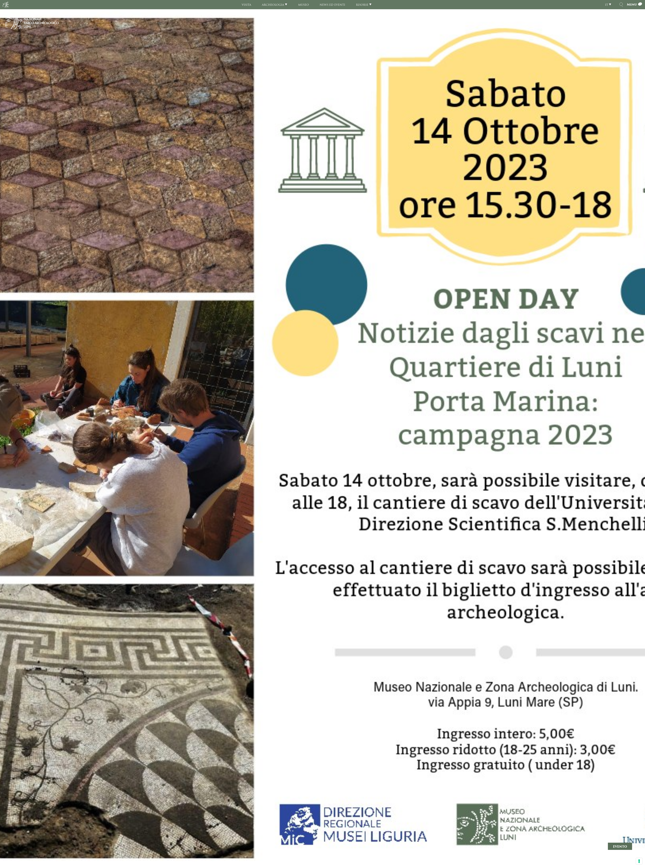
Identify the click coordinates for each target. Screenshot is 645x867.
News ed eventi (332, 5)
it (606, 5)
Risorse (362, 5)
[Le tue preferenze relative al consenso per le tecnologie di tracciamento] (639, 861)
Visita (246, 5)
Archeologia (273, 5)
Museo (303, 5)
